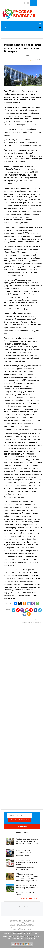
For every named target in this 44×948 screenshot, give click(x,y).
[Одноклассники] (24, 603)
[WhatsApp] (37, 603)
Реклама (12, 913)
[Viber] (33, 603)
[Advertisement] (23, 717)
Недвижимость (10, 56)
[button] (33, 3)
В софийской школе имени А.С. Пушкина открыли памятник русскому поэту (27, 841)
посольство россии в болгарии (31, 622)
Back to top (23, 906)
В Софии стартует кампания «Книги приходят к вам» (23, 852)
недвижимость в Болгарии (33, 620)
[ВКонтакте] (15, 603)
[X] (20, 603)
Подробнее (17, 944)
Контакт (5, 913)
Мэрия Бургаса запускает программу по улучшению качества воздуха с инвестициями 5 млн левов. (27, 889)
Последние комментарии (28, 898)
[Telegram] (29, 603)
